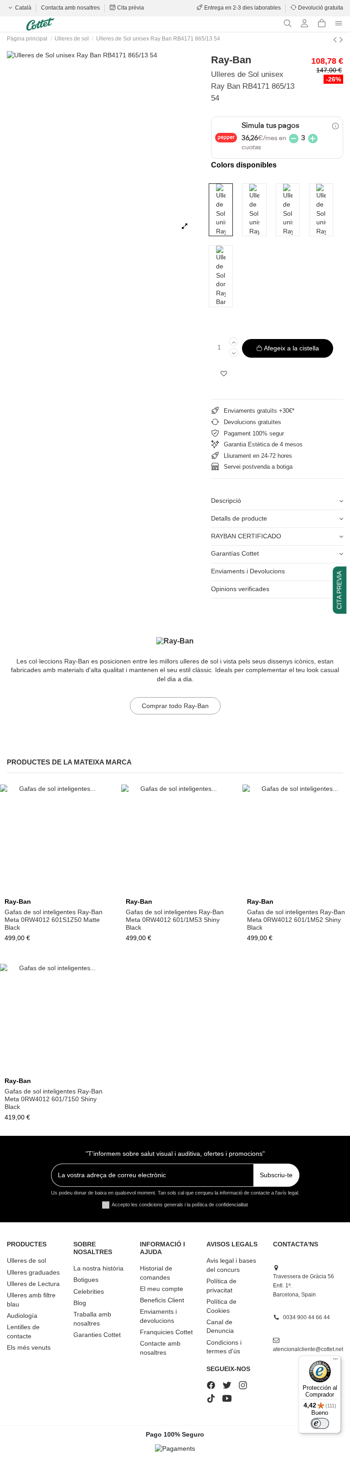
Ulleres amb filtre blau (31, 1299)
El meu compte (161, 1288)
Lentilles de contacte (23, 1331)
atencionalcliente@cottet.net (308, 1349)
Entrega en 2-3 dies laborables (242, 8)
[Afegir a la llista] (224, 374)
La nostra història (98, 1268)
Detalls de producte (239, 518)
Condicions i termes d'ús (224, 1347)
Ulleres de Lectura (33, 1283)
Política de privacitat (221, 1285)
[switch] (320, 1423)
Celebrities (88, 1291)
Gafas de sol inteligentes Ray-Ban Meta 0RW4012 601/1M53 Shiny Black (175, 919)
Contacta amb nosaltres (71, 8)
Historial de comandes (156, 1273)
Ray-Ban (231, 60)
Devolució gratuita (320, 8)
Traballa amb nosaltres (92, 1319)
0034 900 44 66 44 (306, 1317)
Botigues (85, 1279)
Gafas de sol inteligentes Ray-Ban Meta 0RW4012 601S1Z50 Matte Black (54, 919)
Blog (79, 1302)
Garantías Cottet (235, 553)
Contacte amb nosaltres (160, 1348)
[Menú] (335, 1361)
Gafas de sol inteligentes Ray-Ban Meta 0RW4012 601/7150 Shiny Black (54, 1099)
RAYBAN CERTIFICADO (246, 536)
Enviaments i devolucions (158, 1316)
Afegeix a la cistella (291, 348)
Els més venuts (29, 1347)
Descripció (226, 500)
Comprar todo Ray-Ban (175, 705)
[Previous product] (336, 39)
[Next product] (341, 39)
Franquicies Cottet (166, 1332)
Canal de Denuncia (220, 1326)
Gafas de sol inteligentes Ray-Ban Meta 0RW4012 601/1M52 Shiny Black (296, 919)
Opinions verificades (240, 588)
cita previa (339, 590)
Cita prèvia (130, 8)
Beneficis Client (162, 1300)
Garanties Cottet (97, 1334)
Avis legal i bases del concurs (231, 1265)
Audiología (22, 1315)
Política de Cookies (221, 1306)
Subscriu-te (276, 1175)
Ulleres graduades (33, 1272)
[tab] (277, 502)
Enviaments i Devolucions (248, 571)
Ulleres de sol (26, 1260)
